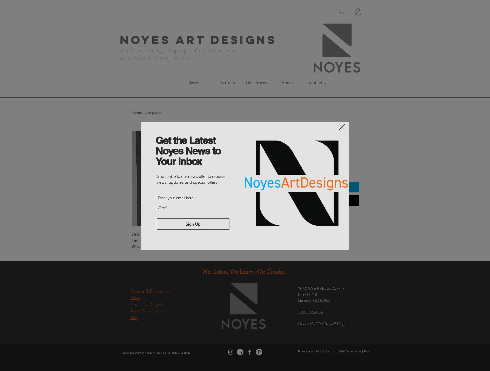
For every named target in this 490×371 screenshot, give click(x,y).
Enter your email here (175, 198)
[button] (342, 127)
